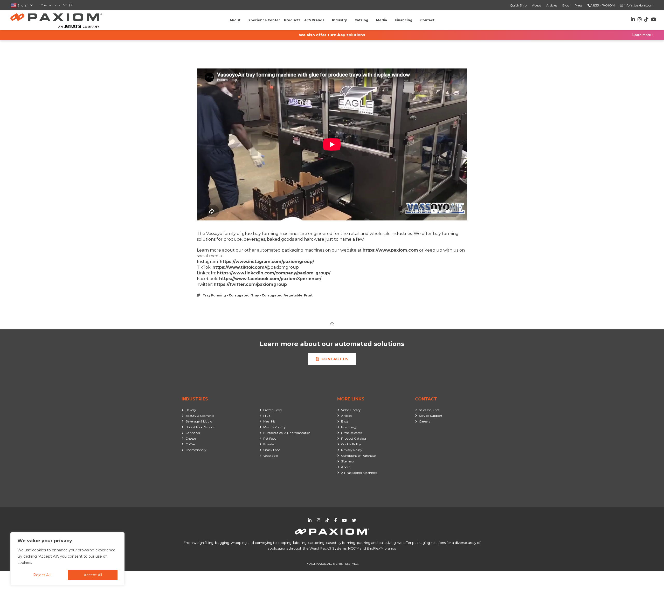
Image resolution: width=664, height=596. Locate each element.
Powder (269, 444)
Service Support (430, 416)
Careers (424, 421)
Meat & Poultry (274, 427)
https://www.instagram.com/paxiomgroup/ (267, 261)
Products (292, 20)
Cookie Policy (351, 444)
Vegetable (293, 295)
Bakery (190, 410)
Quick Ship (518, 5)
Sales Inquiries (429, 410)
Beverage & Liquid (198, 421)
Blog (565, 5)
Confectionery (195, 450)
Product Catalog (353, 438)
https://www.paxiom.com (390, 250)
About (346, 467)
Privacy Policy (351, 450)
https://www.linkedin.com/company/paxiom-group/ (273, 273)
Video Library (351, 410)
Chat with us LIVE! (54, 5)
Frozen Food (272, 410)
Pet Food (269, 438)
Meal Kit (269, 421)
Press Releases (351, 433)
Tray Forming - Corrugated (226, 295)
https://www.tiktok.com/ (239, 267)
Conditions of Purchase (358, 456)
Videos (536, 5)
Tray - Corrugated (266, 295)
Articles (551, 5)
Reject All (41, 575)
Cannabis (192, 433)
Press (578, 5)
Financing (348, 427)
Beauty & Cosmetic (199, 416)
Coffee (190, 444)
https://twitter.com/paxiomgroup (250, 284)
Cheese (190, 438)
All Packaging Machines (359, 473)
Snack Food (271, 450)
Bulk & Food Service (200, 427)
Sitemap (347, 461)
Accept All (93, 575)
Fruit (308, 295)
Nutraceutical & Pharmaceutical (287, 433)
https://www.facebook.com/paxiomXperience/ (270, 278)
